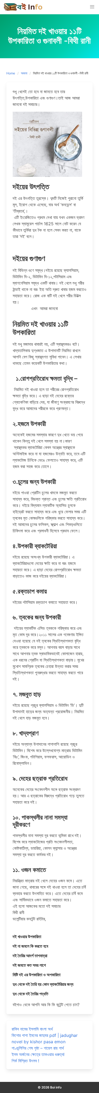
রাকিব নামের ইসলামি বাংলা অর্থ (32, 1029)
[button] (92, 7)
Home (10, 73)
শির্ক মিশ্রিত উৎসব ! (25, 1060)
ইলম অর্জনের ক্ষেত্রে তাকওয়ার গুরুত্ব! (38, 1054)
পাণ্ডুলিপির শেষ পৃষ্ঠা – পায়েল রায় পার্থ (38, 1048)
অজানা (24, 73)
